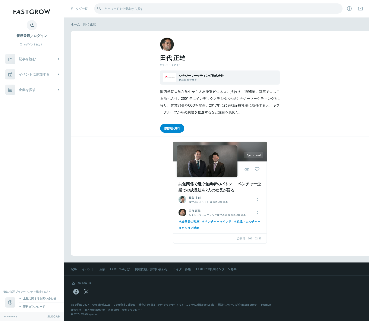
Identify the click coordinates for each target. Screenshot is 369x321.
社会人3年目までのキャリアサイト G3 (161, 304)
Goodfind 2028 (101, 304)
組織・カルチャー (249, 221)
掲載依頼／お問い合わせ (151, 269)
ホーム (75, 24)
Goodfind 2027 (80, 304)
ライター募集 (182, 269)
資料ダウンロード (132, 310)
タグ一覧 (82, 8)
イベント (88, 269)
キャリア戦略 (190, 228)
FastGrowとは (120, 269)
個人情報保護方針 (95, 310)
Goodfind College (124, 304)
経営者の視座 (190, 221)
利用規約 (113, 310)
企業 (102, 269)
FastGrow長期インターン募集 (216, 269)
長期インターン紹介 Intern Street (237, 304)
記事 (74, 269)
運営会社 (76, 310)
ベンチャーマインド (218, 221)
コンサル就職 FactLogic (200, 304)
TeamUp (266, 304)
